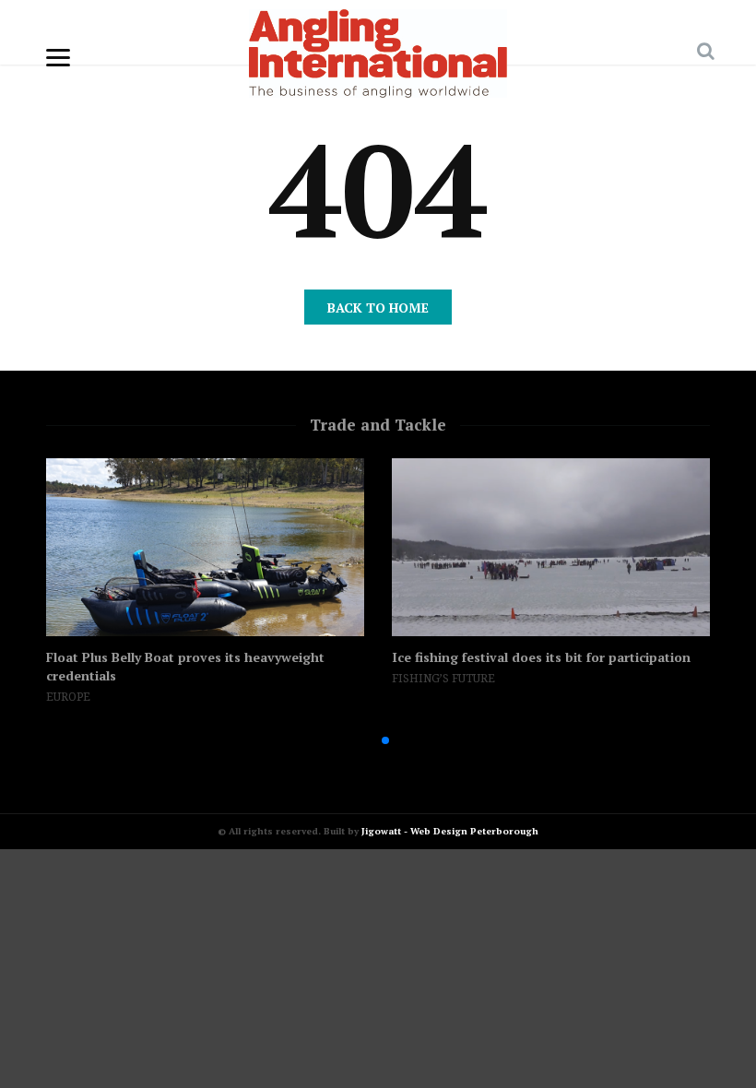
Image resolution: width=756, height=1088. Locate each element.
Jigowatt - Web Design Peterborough (449, 831)
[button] (356, 740)
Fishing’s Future (443, 678)
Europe (68, 697)
